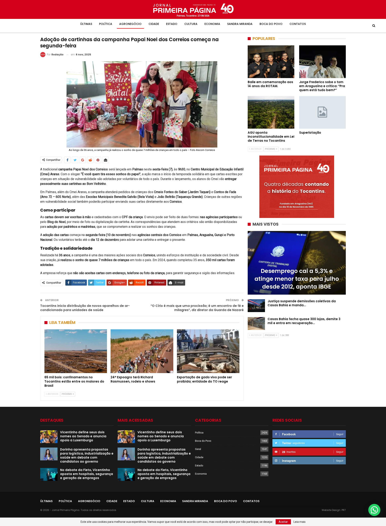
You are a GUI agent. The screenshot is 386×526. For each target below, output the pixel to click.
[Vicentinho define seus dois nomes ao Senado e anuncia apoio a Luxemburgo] (48, 436)
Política (105, 24)
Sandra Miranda (240, 24)
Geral (198, 449)
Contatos (298, 24)
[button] (374, 510)
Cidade (154, 24)
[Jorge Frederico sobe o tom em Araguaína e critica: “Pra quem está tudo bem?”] (322, 61)
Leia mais (300, 521)
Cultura (190, 24)
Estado (171, 24)
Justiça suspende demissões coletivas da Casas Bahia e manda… (302, 303)
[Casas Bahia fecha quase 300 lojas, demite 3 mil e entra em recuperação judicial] (256, 323)
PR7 (344, 510)
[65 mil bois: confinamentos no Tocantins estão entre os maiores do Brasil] (75, 351)
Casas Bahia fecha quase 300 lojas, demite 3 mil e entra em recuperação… (304, 321)
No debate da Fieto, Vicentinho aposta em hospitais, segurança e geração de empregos (86, 474)
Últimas (86, 24)
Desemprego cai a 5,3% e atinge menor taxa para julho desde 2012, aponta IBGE (297, 279)
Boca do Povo (271, 24)
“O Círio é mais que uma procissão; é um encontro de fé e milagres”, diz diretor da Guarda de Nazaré (197, 308)
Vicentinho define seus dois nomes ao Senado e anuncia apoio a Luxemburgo (83, 436)
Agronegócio (130, 24)
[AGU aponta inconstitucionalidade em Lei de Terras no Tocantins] (271, 112)
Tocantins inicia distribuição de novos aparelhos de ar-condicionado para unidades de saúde (85, 308)
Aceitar (283, 521)
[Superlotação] (322, 112)
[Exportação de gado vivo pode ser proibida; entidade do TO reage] (208, 351)
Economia (212, 24)
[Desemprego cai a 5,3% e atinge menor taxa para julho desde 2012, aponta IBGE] (296, 263)
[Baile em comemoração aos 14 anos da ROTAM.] (271, 61)
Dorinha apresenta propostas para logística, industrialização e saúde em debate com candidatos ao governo (86, 455)
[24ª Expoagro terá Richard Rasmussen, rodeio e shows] (142, 351)
